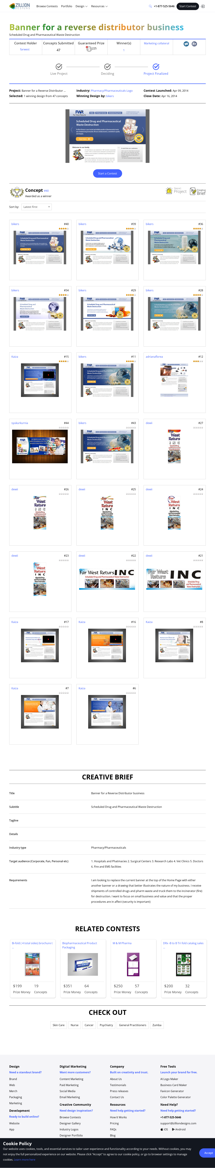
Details (13, 834)
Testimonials (118, 1085)
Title (12, 793)
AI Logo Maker (169, 1079)
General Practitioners (132, 1025)
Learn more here (24, 1159)
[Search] (150, 6)
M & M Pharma (122, 943)
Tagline (13, 820)
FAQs (113, 1129)
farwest (25, 49)
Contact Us (117, 1097)
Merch (13, 1091)
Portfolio (66, 6)
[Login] (202, 6)
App (11, 1129)
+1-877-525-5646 (164, 6)
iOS (165, 1129)
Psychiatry (106, 1025)
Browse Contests (47, 6)
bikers (110, 96)
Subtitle (14, 807)
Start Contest (187, 6)
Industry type (17, 847)
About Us (116, 1079)
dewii (149, 423)
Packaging (15, 1097)
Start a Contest (107, 173)
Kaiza (14, 356)
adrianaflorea (154, 356)
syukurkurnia (19, 423)
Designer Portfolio (71, 1135)
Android (180, 1129)
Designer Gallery (70, 1123)
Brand (13, 1079)
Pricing (114, 1123)
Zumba (157, 1025)
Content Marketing (71, 1079)
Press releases (119, 1091)
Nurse (74, 1025)
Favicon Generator (172, 1091)
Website (14, 1123)
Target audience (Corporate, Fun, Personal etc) (38, 861)
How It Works (118, 1117)
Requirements (18, 880)
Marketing (15, 1103)
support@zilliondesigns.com (178, 1123)
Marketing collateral (156, 43)
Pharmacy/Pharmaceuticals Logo (112, 91)
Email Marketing (70, 1097)
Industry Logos (69, 1129)
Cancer (89, 1025)
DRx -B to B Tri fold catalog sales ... (183, 945)
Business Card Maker (173, 1085)
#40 (46, 191)
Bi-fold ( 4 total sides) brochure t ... (32, 945)
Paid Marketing (69, 1085)
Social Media (67, 1091)
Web (12, 1085)
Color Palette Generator (175, 1097)
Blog (113, 1135)
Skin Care (58, 1025)
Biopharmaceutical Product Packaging (79, 945)
